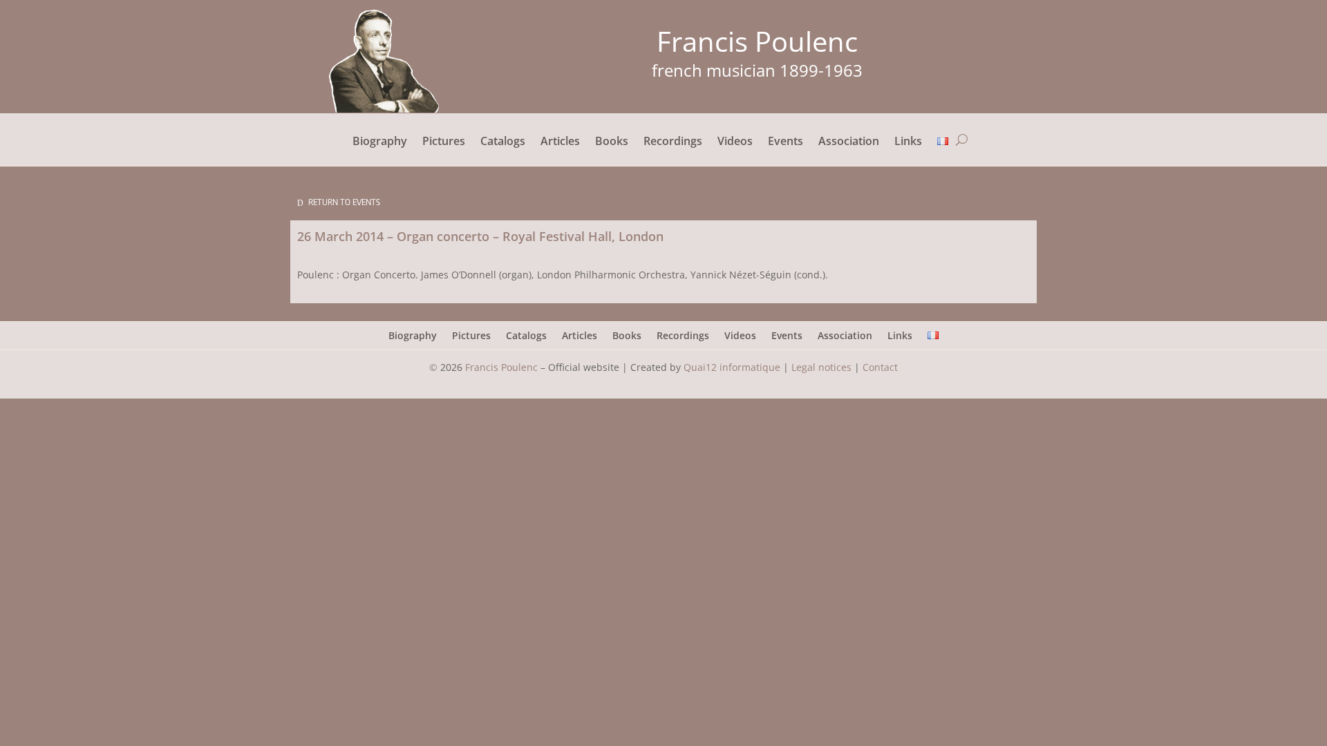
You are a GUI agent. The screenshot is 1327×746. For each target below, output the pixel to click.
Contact (880, 367)
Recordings (672, 142)
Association (848, 142)
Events (785, 142)
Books (611, 142)
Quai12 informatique (732, 367)
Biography (379, 142)
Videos (735, 142)
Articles (560, 142)
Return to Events (344, 202)
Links (908, 142)
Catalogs (502, 142)
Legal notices (821, 367)
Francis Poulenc (501, 367)
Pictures (443, 142)
